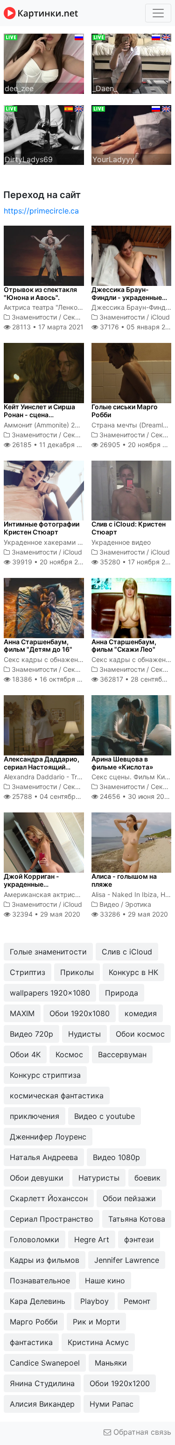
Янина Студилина (42, 1383)
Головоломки (34, 1239)
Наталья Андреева (44, 1157)
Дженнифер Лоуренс (48, 1136)
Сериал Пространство (51, 1219)
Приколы (77, 972)
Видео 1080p (116, 1157)
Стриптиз (27, 972)
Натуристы (98, 1177)
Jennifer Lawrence (126, 1260)
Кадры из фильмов (44, 1260)
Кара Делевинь (37, 1301)
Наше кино (105, 1280)
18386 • (51, 679)
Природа (121, 992)
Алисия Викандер (42, 1404)
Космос (69, 1054)
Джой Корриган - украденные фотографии (31, 884)
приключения (34, 1116)
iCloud (160, 317)
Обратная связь (141, 1432)
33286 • (133, 914)
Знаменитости (34, 317)
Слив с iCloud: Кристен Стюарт (128, 528)
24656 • (135, 796)
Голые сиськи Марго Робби (124, 411)
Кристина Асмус (98, 1342)
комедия (141, 1013)
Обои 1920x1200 (120, 1383)
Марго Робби (34, 1321)
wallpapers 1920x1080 (50, 992)
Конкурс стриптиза (45, 1075)
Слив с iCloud (127, 951)
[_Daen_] (131, 63)
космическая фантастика (57, 1095)
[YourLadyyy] (131, 134)
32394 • (45, 914)
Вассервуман (122, 1054)
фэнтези (139, 1239)
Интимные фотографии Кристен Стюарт (41, 528)
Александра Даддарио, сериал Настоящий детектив (41, 767)
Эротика (138, 904)
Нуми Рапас (111, 1404)
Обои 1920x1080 (79, 1013)
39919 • (50, 562)
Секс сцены (82, 317)
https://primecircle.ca (41, 210)
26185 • (51, 444)
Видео (109, 904)
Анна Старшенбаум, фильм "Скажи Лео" (123, 646)
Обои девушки (36, 1177)
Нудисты (84, 1034)
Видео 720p (31, 1034)
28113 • (47, 327)
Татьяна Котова (136, 1219)
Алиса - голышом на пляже (124, 880)
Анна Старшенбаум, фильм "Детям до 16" (38, 646)
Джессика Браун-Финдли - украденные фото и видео (126, 297)
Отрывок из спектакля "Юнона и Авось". (40, 293)
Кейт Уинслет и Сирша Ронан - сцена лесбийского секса (39, 415)
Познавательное (40, 1280)
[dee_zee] (44, 63)
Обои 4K (25, 1054)
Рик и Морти (96, 1321)
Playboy (94, 1301)
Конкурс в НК (133, 972)
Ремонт (137, 1301)
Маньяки (111, 1362)
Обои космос (140, 1034)
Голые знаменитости (48, 951)
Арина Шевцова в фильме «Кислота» (122, 763)
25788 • (53, 796)
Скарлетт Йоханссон (49, 1198)
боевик (147, 1177)
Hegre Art (91, 1239)
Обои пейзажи (129, 1198)
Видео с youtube (104, 1116)
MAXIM (22, 1013)
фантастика (31, 1342)
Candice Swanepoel (45, 1362)
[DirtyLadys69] (44, 134)
